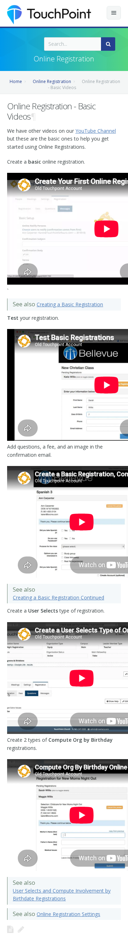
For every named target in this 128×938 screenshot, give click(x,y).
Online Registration (52, 81)
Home (16, 81)
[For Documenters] (21, 929)
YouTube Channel (95, 130)
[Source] (10, 929)
